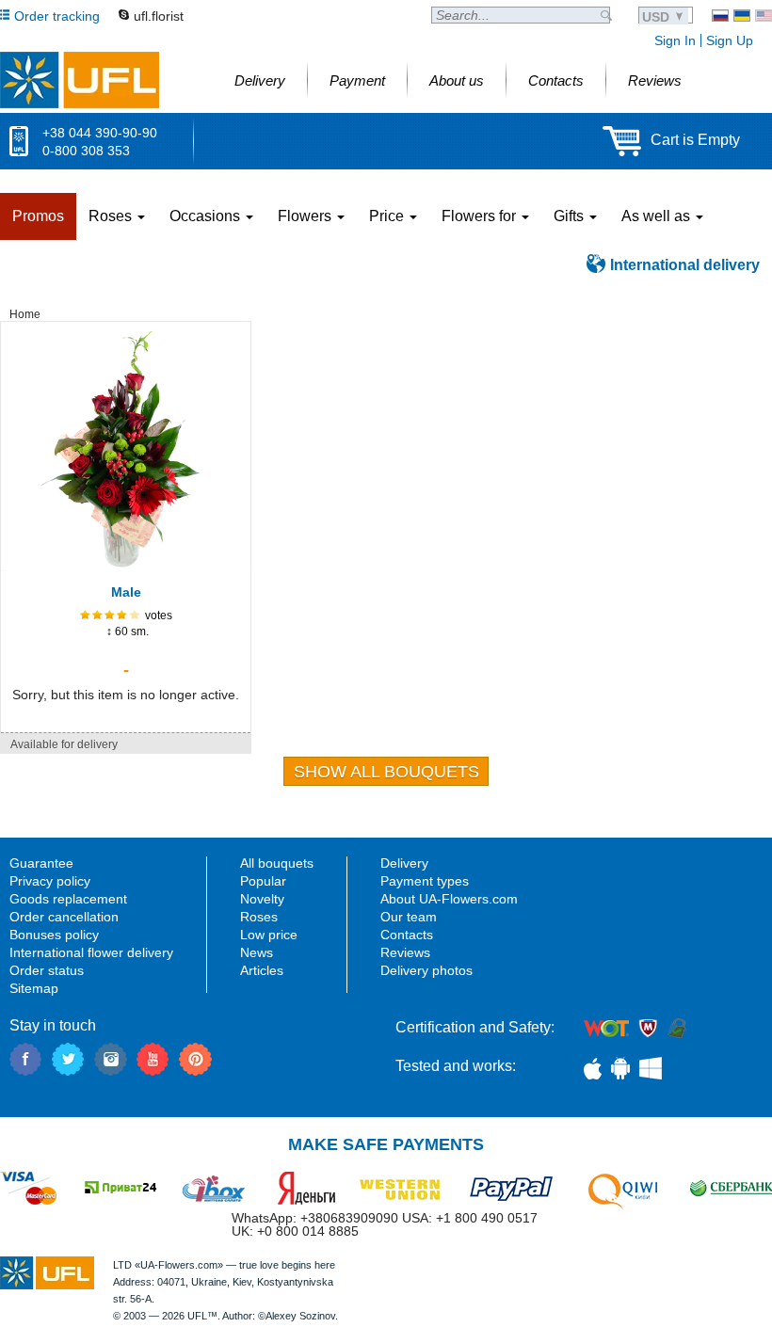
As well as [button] (657, 216)
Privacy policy (49, 880)
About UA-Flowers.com (449, 898)
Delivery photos (426, 970)
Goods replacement (68, 898)
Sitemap (33, 988)
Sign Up (729, 40)
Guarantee (41, 863)
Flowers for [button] (481, 216)
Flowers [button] (306, 216)
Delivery (404, 863)
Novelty (262, 898)
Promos (38, 216)
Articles (261, 970)
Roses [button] (112, 216)
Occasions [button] (206, 216)
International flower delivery (91, 952)
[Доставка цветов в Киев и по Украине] (720, 15)
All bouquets (277, 863)
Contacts (406, 934)
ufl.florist (159, 16)
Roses (259, 916)
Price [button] (388, 216)
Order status (46, 970)
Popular (263, 880)
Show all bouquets (386, 771)
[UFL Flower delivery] (79, 80)
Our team (408, 916)
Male (126, 592)
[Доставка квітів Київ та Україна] (741, 15)
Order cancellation (64, 916)
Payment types (424, 880)
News (256, 952)
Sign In (675, 40)
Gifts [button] (570, 216)
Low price (269, 934)
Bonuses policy (54, 934)
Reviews (405, 952)
